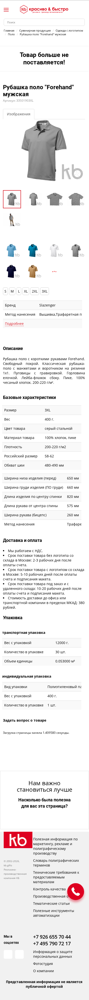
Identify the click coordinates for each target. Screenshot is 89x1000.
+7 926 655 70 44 (52, 936)
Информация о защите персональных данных (52, 954)
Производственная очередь (57, 896)
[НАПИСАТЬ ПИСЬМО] (75, 891)
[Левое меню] (6, 9)
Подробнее (14, 323)
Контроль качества (49, 889)
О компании (43, 970)
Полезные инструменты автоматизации (53, 913)
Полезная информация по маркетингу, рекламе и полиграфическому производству (55, 846)
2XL (35, 291)
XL (26, 291)
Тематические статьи (51, 903)
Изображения (18, 114)
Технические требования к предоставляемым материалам (56, 877)
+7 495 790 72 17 (52, 943)
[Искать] (81, 22)
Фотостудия (43, 963)
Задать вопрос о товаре (24, 720)
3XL (44, 291)
